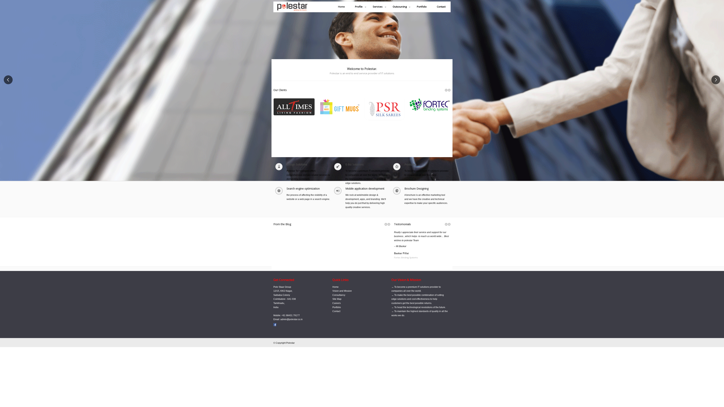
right (449, 90)
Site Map (336, 299)
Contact (336, 311)
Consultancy (338, 295)
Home (335, 287)
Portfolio (336, 307)
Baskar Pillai (406, 255)
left (446, 90)
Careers (336, 303)
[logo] (291, 8)
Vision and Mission (342, 291)
